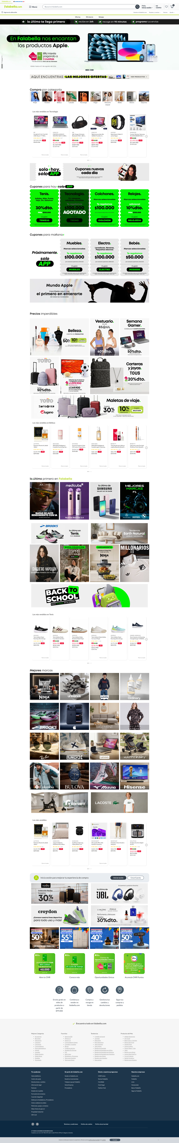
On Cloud (127, 1038)
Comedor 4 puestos (70, 1044)
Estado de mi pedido (37, 1091)
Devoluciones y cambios (38, 1082)
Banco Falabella (136, 1088)
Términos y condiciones (71, 1124)
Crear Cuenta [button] (136, 878)
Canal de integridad (37, 1097)
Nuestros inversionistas (71, 1079)
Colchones (38, 1044)
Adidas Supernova (129, 1036)
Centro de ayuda (36, 1079)
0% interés (89, 17)
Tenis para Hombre (70, 1058)
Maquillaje (98, 1040)
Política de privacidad (101, 1124)
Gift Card (34, 1115)
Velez (126, 1050)
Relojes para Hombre (130, 1060)
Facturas (33, 1088)
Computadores (39, 1046)
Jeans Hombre (99, 1044)
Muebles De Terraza (70, 1050)
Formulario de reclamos (38, 1094)
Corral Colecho (128, 1056)
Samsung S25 (68, 1036)
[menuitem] (153, 12)
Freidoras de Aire (70, 1048)
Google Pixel (128, 1044)
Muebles (37, 1058)
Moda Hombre (39, 1054)
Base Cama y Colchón (130, 1040)
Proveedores (68, 1088)
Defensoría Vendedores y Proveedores (42, 1100)
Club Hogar (101, 1085)
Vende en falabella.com (71, 1076)
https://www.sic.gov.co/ (38, 1109)
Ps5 (66, 1052)
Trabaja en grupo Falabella (72, 1082)
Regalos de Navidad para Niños (104, 1050)
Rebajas (101, 17)
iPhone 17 (68, 1038)
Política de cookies (86, 1124)
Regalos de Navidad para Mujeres (104, 1052)
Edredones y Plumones (71, 1056)
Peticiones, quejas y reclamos (39, 1106)
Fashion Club (102, 1088)
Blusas (67, 1046)
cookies (104, 1140)
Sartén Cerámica (129, 1058)
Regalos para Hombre (101, 1058)
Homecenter (135, 1085)
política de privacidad (94, 1140)
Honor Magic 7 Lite (130, 1048)
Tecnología (38, 1060)
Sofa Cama (68, 1054)
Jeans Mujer (98, 1046)
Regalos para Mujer (100, 1056)
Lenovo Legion (128, 1046)
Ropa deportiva (99, 1042)
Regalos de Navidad (100, 1048)
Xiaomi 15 (68, 1040)
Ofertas (77, 17)
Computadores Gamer (71, 1042)
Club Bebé (101, 1082)
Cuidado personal (100, 1036)
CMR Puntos (101, 1076)
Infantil (37, 1050)
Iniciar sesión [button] (118, 878)
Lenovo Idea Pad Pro (130, 1054)
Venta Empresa (69, 1085)
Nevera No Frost (129, 1042)
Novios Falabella (103, 1079)
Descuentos (98, 1060)
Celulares (37, 1042)
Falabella (134, 1079)
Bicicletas (38, 1038)
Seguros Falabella (136, 1091)
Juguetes (37, 1052)
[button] (91, 6)
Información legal (36, 1085)
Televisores (38, 1040)
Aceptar (115, 1140)
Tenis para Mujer (69, 1060)
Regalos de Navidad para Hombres (104, 1054)
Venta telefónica (36, 1076)
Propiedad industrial (37, 1112)
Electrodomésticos (40, 1048)
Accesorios (38, 1036)
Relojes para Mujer (129, 1052)
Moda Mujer (38, 1056)
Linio (132, 1082)
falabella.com (135, 1076)
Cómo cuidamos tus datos (38, 1103)
